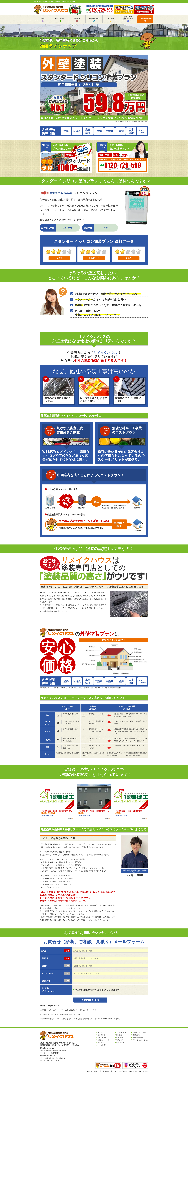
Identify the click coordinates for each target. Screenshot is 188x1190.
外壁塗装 (44, 813)
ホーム (42, 18)
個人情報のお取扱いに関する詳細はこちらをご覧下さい (97, 990)
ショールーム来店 (145, 18)
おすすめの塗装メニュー (128, 18)
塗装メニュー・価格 (139, 1032)
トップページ (102, 1032)
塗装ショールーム (103, 1040)
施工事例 (111, 18)
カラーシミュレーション (140, 1040)
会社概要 (101, 1042)
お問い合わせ (120, 1042)
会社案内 (77, 18)
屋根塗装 (51, 813)
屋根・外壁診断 (138, 1037)
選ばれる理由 (94, 18)
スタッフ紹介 (102, 1045)
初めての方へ (60, 18)
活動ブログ (119, 1040)
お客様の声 (119, 1037)
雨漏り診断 (136, 1035)
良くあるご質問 (121, 1032)
